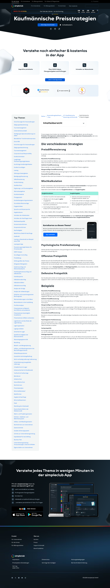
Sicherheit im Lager (19, 332)
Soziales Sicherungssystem (21, 431)
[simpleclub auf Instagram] (25, 578)
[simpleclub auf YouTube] (22, 578)
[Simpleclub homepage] (17, 6)
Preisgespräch (18, 197)
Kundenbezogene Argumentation (23, 200)
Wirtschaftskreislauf (19, 391)
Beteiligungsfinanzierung (21, 176)
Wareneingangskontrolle (21, 339)
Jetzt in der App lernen (55, 79)
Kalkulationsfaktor (19, 282)
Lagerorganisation (19, 326)
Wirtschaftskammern (20, 400)
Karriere (36, 539)
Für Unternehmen (25, 1)
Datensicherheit (18, 428)
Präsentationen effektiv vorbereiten (24, 318)
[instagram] (55, 29)
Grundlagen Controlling (20, 255)
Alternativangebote (19, 191)
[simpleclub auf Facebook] (12, 578)
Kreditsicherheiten (19, 156)
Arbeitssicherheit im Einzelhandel (23, 370)
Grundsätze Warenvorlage (21, 203)
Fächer (43, 116)
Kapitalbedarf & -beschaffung (22, 437)
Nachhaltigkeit (18, 230)
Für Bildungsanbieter (37, 1)
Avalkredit (17, 236)
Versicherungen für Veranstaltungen (24, 122)
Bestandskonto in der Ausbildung (23, 302)
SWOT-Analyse (18, 252)
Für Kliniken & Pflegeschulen (52, 1)
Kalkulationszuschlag (20, 285)
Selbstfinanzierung (19, 179)
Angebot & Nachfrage (20, 397)
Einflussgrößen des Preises (21, 261)
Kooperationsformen (20, 227)
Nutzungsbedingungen (78, 559)
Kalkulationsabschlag (20, 279)
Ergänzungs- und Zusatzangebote (23, 188)
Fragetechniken (18, 206)
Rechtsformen (18, 385)
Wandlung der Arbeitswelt (21, 406)
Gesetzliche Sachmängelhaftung (23, 356)
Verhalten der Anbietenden (21, 215)
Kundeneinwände (19, 194)
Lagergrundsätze (18, 329)
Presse (35, 542)
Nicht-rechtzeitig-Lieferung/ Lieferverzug (25, 359)
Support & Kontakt (39, 545)
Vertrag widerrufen (15, 567)
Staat (15, 403)
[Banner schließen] (97, 10)
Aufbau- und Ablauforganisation (23, 422)
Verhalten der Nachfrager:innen (23, 218)
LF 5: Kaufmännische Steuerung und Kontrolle (70, 116)
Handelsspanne (18, 276)
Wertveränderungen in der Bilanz (23, 299)
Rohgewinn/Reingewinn (20, 264)
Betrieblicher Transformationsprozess (24, 138)
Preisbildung (17, 258)
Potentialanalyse (18, 388)
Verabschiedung (18, 182)
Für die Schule (15, 1)
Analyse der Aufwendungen (21, 291)
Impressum (15, 559)
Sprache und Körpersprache (22, 209)
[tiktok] (51, 29)
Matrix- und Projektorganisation (23, 414)
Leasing (16, 170)
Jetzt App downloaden (48, 24)
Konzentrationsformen (20, 224)
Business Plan (18, 440)
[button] (94, 1)
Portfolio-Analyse (19, 305)
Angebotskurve (18, 212)
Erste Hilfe (17, 141)
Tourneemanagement (20, 128)
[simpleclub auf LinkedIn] (19, 578)
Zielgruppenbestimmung (21, 125)
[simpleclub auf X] (15, 578)
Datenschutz (46, 559)
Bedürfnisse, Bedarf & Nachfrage (23, 233)
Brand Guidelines (38, 548)
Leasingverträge (18, 244)
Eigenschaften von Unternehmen (23, 447)
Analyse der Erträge (19, 288)
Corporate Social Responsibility (23, 153)
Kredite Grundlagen (19, 167)
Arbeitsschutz (18, 379)
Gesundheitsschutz (19, 382)
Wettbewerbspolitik (19, 221)
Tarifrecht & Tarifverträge (21, 373)
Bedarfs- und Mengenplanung (22, 345)
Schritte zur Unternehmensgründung (24, 434)
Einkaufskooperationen (20, 353)
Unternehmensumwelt (20, 131)
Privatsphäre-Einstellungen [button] (20, 563)
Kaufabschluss (18, 185)
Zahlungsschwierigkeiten (21, 173)
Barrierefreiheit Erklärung (79, 563)
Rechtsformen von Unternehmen (23, 425)
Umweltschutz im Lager (20, 367)
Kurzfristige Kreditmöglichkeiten (23, 164)
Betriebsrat (17, 376)
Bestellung (17, 342)
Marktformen (17, 394)
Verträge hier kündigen (49, 563)
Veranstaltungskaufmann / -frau (54, 116)
